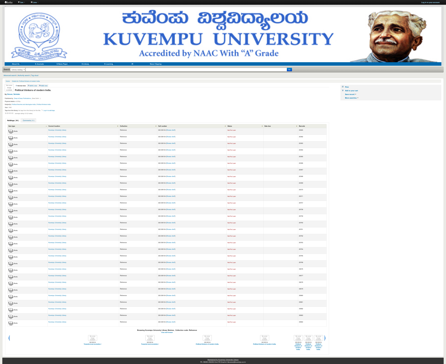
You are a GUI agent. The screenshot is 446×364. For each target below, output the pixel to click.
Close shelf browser (167, 332)
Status (230, 126)
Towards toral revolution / (92, 344)
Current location (54, 126)
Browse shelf (171, 130)
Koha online (10, 2)
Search (7, 69)
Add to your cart (351, 90)
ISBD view (44, 86)
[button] (21, 2)
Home (8, 81)
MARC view (33, 86)
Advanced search (10, 75)
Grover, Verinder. (13, 94)
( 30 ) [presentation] (13, 120)
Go (289, 69)
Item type (11, 126)
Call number (162, 126)
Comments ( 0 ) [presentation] (28, 120)
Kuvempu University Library (57, 130)
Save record (350, 94)
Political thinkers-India (44, 104)
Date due (267, 126)
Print (347, 87)
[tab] (13, 120)
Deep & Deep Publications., (23, 98)
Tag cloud (34, 75)
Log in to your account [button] (430, 2)
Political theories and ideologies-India (24, 104)
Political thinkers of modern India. (26, 81)
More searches (351, 98)
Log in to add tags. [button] (49, 110)
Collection (123, 126)
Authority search (24, 75)
